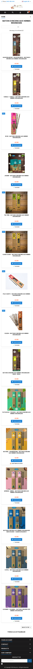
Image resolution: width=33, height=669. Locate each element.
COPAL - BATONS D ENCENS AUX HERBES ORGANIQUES (16, 570)
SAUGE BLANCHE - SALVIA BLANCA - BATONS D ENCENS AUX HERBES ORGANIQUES (16, 58)
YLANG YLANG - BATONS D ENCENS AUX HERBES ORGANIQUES (16, 255)
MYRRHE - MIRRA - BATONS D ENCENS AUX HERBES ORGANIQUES (16, 491)
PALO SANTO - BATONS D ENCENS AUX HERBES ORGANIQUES (16, 294)
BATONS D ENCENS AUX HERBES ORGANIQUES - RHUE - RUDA (16, 373)
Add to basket (16, 66)
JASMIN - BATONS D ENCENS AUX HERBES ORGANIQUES (16, 176)
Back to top (26, 627)
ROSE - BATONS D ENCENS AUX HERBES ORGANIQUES (16, 136)
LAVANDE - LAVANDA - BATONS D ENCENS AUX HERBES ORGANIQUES (16, 610)
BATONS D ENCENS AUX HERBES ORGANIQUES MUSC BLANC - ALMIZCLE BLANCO (16, 531)
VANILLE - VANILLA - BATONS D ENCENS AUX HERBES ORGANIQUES (16, 97)
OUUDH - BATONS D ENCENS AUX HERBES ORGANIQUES (16, 334)
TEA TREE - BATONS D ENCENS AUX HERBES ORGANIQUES (16, 215)
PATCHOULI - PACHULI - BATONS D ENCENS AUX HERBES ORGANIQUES (16, 412)
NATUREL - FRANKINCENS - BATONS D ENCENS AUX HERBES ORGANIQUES (16, 452)
